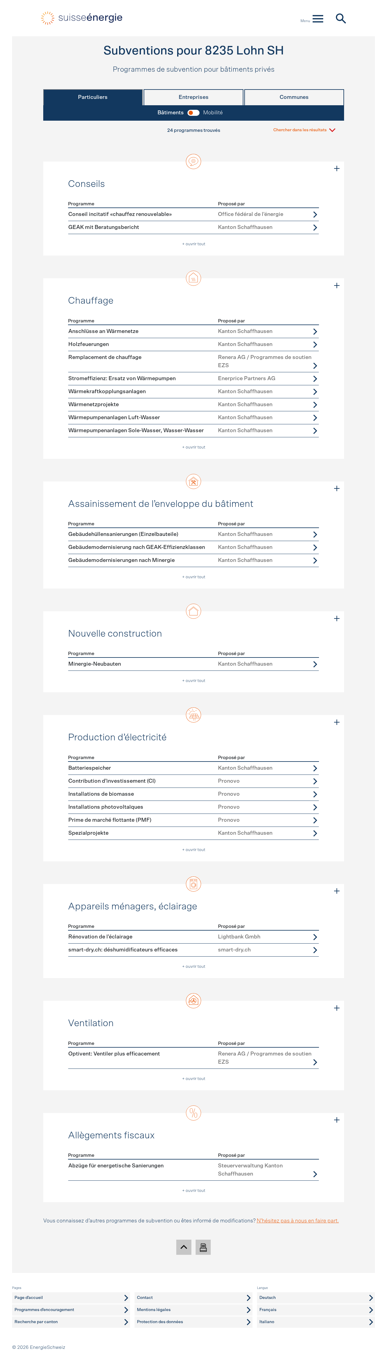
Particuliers (93, 97)
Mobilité (213, 113)
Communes (294, 97)
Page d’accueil (29, 1298)
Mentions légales (154, 1310)
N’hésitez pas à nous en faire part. (298, 1221)
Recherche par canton (36, 1322)
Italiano (266, 1322)
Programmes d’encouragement (44, 1310)
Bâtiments (171, 113)
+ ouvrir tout (193, 244)
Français (267, 1310)
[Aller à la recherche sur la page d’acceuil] (340, 18)
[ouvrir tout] (337, 169)
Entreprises (194, 97)
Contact (145, 1298)
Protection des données (160, 1322)
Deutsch (267, 1298)
